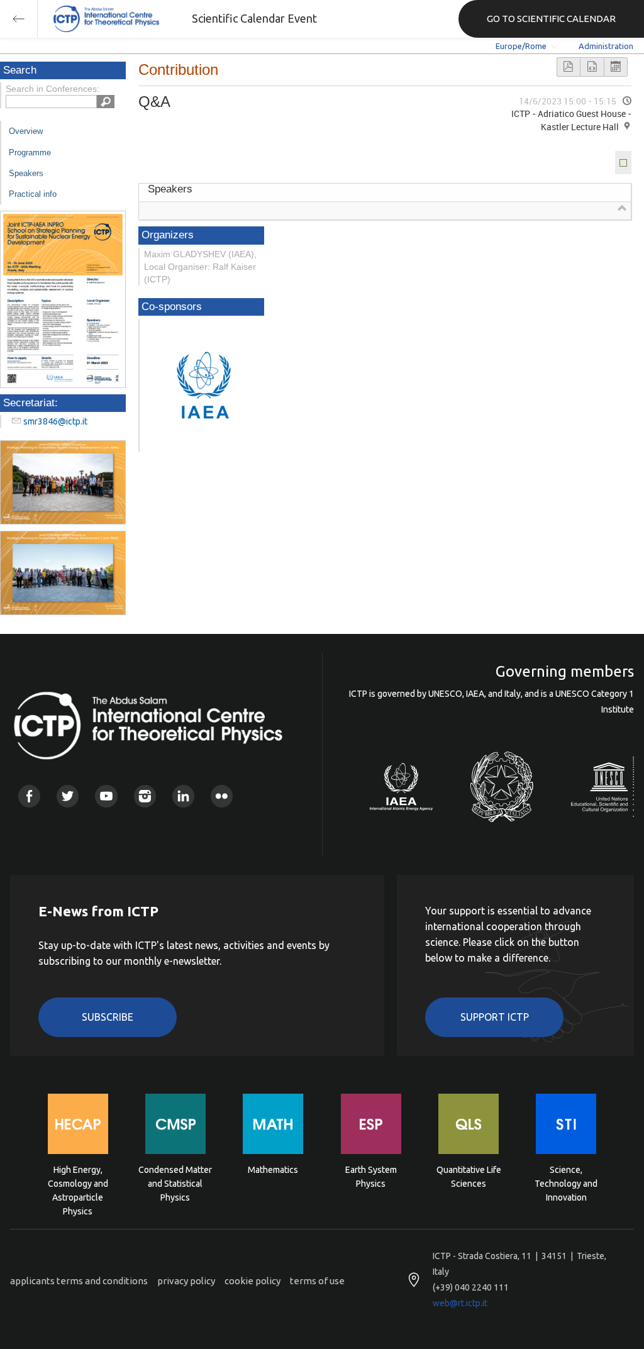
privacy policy (186, 1280)
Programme (30, 152)
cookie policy (252, 1280)
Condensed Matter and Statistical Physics (175, 1183)
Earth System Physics (371, 1177)
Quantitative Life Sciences (468, 1177)
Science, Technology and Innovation (566, 1183)
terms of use (317, 1280)
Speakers (26, 173)
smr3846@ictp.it (55, 421)
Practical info (33, 194)
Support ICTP (494, 1017)
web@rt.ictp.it (460, 1303)
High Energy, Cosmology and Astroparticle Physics (78, 1183)
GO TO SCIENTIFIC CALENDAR (551, 18)
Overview (26, 131)
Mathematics (273, 1170)
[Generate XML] (592, 67)
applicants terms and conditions (79, 1280)
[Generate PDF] (568, 67)
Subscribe (107, 1017)
